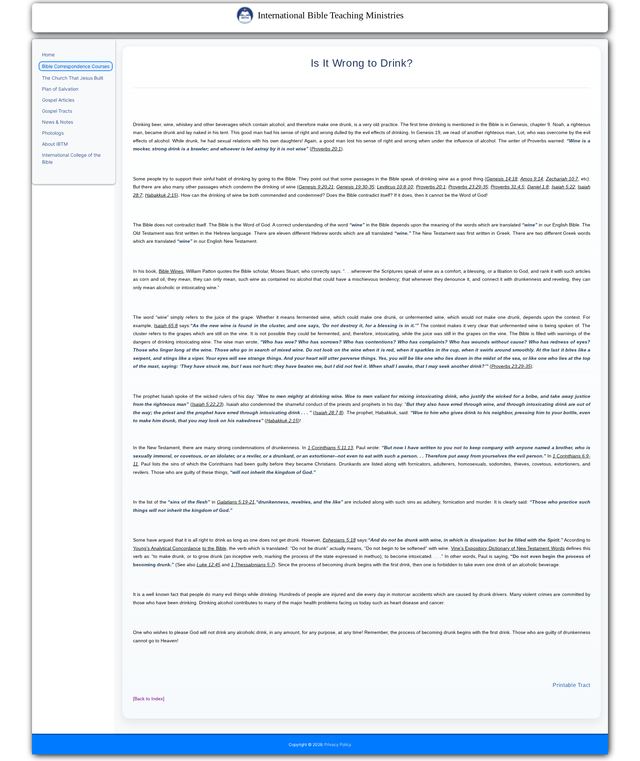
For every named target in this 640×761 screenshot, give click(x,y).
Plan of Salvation (60, 89)
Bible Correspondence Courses (75, 66)
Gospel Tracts (57, 111)
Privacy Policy (337, 744)
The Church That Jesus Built (72, 78)
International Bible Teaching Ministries (331, 15)
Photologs (53, 133)
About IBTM (55, 144)
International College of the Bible (71, 158)
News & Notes (57, 122)
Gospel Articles (58, 100)
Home (48, 54)
